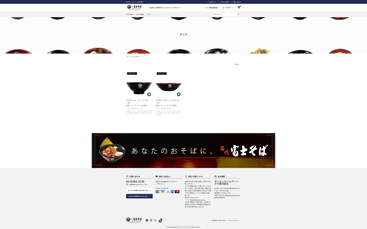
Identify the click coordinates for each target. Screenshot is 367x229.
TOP (127, 56)
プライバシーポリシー (234, 220)
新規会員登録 (213, 8)
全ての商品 (129, 14)
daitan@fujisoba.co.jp (197, 200)
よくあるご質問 (224, 2)
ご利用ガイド (212, 2)
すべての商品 (135, 56)
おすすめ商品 (140, 14)
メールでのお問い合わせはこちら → (139, 190)
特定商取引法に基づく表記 (218, 220)
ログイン (228, 8)
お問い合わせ (237, 2)
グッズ (149, 14)
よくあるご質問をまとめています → (139, 196)
